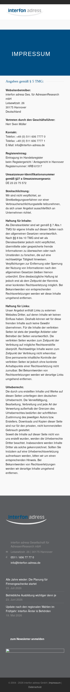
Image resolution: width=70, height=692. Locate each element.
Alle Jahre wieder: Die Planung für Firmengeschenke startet (27, 581)
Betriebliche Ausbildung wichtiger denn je (31, 595)
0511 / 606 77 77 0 (22, 557)
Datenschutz (35, 686)
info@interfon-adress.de (25, 563)
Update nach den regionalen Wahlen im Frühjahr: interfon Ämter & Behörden (30, 609)
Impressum (55, 682)
